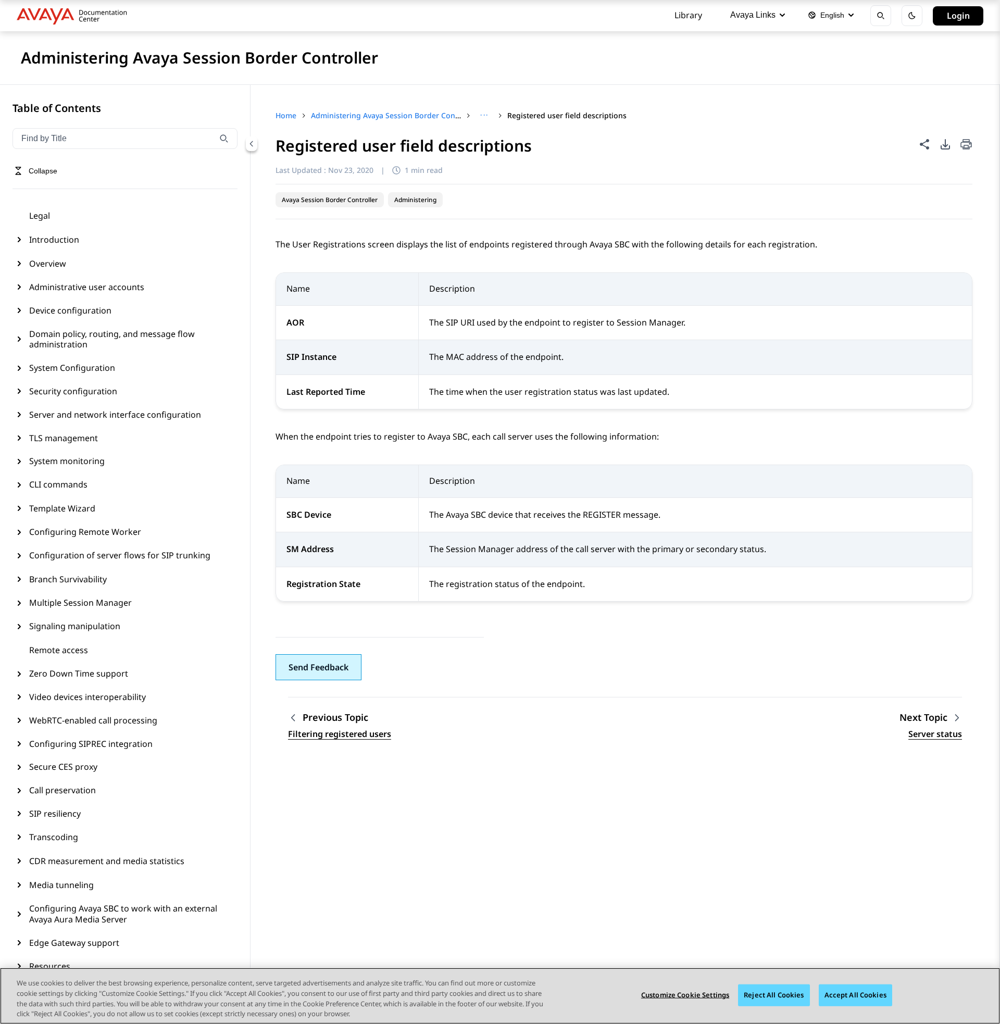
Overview (47, 263)
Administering (415, 199)
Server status (935, 734)
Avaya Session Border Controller (330, 199)
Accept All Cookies (855, 995)
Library (688, 15)
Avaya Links (753, 14)
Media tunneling (61, 885)
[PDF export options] (945, 144)
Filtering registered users (339, 734)
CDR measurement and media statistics (106, 861)
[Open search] (880, 15)
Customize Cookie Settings (685, 995)
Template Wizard (62, 508)
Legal (39, 215)
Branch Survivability (68, 579)
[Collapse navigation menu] (251, 143)
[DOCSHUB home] (75, 15)
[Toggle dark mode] (912, 15)
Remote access (58, 650)
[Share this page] (924, 144)
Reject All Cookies (774, 995)
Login (958, 15)
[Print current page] (966, 145)
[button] (318, 667)
